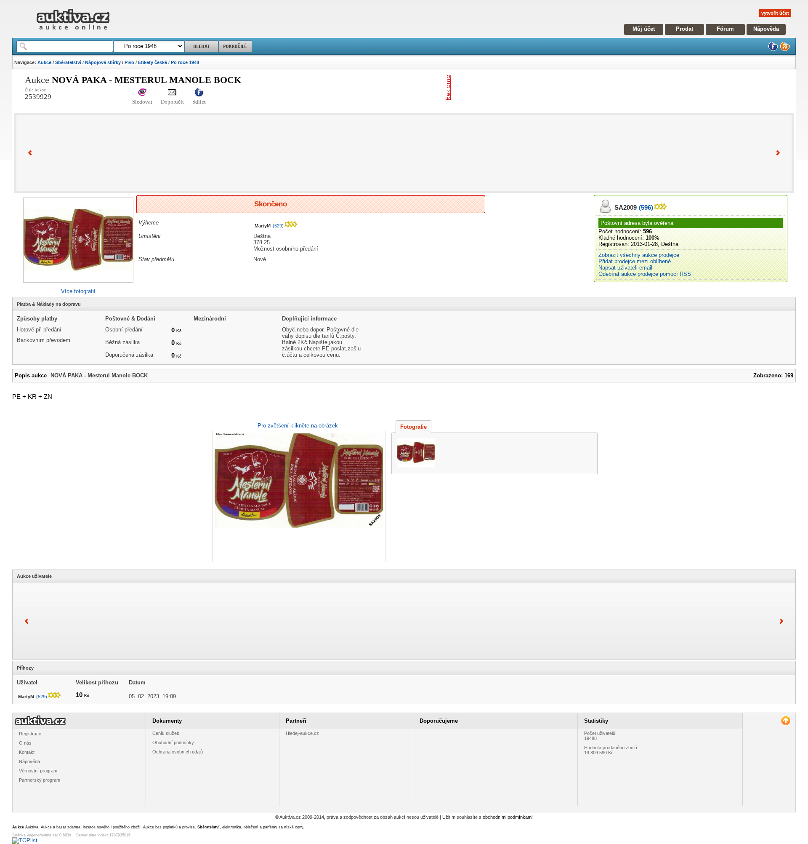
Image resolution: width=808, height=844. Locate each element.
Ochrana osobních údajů (177, 751)
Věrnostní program (38, 770)
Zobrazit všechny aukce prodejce (638, 255)
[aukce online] (73, 32)
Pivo (129, 62)
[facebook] (773, 49)
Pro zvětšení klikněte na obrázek (298, 425)
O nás (25, 742)
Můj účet (644, 29)
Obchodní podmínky (173, 742)
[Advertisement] (552, 87)
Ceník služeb (165, 733)
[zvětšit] (297, 496)
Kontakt (27, 752)
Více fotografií (78, 291)
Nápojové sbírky (103, 62)
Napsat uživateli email (625, 267)
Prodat (684, 29)
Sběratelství (68, 62)
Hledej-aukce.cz (302, 733)
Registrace (30, 733)
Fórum (725, 29)
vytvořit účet (775, 13)
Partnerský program (39, 780)
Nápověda (766, 29)
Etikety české (152, 62)
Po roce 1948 (185, 62)
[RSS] (785, 49)
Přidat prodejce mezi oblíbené (634, 261)
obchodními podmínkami (507, 817)
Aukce (44, 62)
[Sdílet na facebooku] (199, 93)
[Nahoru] (785, 720)
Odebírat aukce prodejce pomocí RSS (644, 274)
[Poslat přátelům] (172, 93)
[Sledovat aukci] (142, 93)
